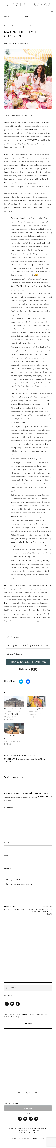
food (32, 759)
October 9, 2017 (17, 26)
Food (7, 17)
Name (7, 842)
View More (28, 1023)
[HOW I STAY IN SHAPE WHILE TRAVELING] (14, 701)
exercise (25, 759)
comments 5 (27, 26)
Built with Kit (28, 669)
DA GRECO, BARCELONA (14, 908)
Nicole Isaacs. (38, 1128)
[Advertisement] (28, 954)
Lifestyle (16, 17)
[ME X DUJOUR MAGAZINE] (36, 701)
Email (7, 855)
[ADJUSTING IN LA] (14, 728)
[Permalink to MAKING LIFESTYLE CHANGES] (28, 108)
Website (7, 868)
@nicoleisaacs (23, 1014)
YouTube (31, 1120)
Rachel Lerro (38, 1138)
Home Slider (40, 759)
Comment (9, 808)
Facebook (36, 1120)
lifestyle (7, 761)
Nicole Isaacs (21, 43)
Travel (25, 17)
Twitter (25, 1120)
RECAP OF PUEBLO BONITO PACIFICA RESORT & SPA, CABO (40, 910)
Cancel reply (45, 796)
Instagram (20, 1120)
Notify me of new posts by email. (20, 884)
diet (19, 759)
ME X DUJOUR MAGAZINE (35, 710)
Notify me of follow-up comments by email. (24, 880)
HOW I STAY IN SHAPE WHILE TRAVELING (13, 711)
